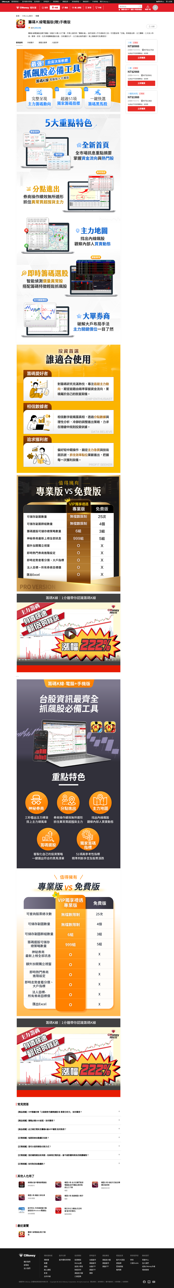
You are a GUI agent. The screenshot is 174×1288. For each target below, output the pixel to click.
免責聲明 (125, 1282)
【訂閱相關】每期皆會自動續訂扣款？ (33, 1138)
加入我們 (27, 1268)
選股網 (118, 1263)
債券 (91, 1273)
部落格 (26, 1265)
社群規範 (117, 1282)
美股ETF (92, 1270)
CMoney (5, 1)
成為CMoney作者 (148, 1266)
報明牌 (118, 1270)
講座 (66, 8)
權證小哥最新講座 (136, 9)
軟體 (56, 8)
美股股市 (92, 1263)
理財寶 (46, 1260)
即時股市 (46, 1)
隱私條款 (93, 1282)
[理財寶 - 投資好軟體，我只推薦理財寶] (26, 7)
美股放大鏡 (79, 1273)
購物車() (161, 1)
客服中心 (145, 1260)
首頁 (46, 8)
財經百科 (78, 1270)
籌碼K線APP (125, 9)
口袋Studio (134, 1263)
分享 (153, 26)
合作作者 (47, 1276)
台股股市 (92, 1260)
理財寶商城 (14, 1)
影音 (89, 8)
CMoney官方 (27, 16)
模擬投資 (65, 1)
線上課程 (78, 8)
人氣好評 (55, 42)
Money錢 (78, 1263)
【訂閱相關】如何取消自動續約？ (31, 1164)
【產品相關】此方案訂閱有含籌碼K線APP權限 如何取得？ (41, 1129)
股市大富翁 (120, 1260)
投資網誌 (78, 1260)
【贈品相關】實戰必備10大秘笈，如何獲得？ (36, 1121)
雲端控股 (119, 1266)
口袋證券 (78, 1276)
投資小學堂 (79, 1266)
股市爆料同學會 (27, 1)
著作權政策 (109, 1282)
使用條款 (101, 1282)
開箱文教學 (43, 42)
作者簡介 (30, 42)
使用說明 (19, 42)
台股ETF (92, 1266)
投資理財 (37, 1)
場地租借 (145, 1270)
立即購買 (141, 58)
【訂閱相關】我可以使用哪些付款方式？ (34, 1147)
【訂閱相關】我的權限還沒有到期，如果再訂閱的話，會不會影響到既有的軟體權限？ (53, 1155)
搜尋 (140, 6)
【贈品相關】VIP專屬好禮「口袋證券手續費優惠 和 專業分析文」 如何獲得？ (49, 1112)
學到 (132, 1260)
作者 (99, 8)
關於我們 (27, 1262)
